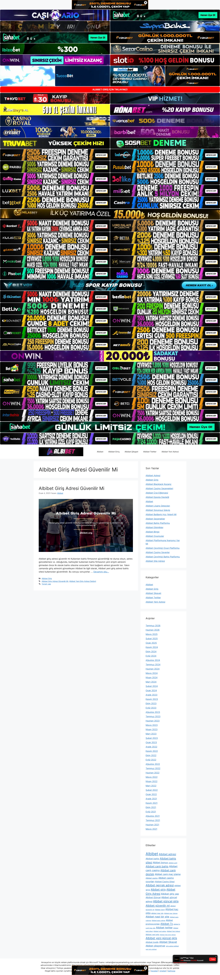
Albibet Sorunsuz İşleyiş (158, 510)
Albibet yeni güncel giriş (161, 938)
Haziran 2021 (152, 824)
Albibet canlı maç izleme (168, 874)
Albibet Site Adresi (155, 561)
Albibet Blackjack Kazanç (158, 484)
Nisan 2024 (151, 677)
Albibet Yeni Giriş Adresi (168, 935)
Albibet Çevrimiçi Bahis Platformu (163, 556)
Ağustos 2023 (153, 712)
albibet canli (173, 863)
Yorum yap (46, 584)
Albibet (100, 451)
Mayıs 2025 (151, 634)
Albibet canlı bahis (157, 866)
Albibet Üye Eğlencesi (157, 493)
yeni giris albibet (151, 949)
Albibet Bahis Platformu (158, 523)
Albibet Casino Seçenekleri (159, 488)
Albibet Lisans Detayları (158, 506)
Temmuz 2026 (153, 625)
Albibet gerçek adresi (160, 885)
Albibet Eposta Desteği (157, 497)
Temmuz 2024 (153, 664)
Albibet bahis (152, 858)
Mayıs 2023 (152, 725)
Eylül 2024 (151, 656)
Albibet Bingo (152, 532)
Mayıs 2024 (152, 673)
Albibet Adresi (153, 475)
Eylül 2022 (151, 759)
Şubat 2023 (152, 738)
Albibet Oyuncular (155, 536)
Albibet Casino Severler (158, 552)
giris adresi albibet (172, 946)
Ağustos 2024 (153, 660)
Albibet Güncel (153, 897)
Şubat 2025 (152, 638)
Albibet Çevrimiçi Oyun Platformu (163, 548)
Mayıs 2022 (151, 777)
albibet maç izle (157, 913)
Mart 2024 (151, 682)
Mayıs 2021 (151, 829)
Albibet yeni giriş (152, 935)
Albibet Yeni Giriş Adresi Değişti (82, 581)
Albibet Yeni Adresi (170, 451)
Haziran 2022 (152, 772)
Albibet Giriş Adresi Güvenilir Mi (71, 488)
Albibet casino (152, 878)
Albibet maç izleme (170, 913)
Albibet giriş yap (170, 893)
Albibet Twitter (149, 451)
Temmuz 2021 (153, 820)
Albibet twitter (164, 927)
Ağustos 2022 (153, 764)
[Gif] (110, 214)
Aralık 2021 (151, 798)
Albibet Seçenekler (155, 519)
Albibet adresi (167, 854)
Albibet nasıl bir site (157, 916)
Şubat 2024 (152, 686)
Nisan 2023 (151, 729)
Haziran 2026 (153, 630)
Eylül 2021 (151, 811)
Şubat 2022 (152, 790)
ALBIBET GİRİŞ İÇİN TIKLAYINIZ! (110, 89)
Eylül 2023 (151, 708)
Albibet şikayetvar (155, 945)
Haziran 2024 (153, 669)
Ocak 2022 (151, 794)
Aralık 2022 (151, 747)
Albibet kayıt (160, 910)
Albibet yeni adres (159, 931)
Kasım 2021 (151, 803)
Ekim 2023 (151, 703)
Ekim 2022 (151, 755)
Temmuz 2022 (153, 768)
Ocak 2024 (151, 690)
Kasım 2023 (152, 699)
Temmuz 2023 (153, 716)
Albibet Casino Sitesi (165, 881)
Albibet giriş (158, 889)
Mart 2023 (151, 734)
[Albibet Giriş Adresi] (61, 451)
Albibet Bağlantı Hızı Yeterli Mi (161, 514)
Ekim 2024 (151, 651)
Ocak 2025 (151, 643)
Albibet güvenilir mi (158, 905)
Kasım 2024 (152, 647)
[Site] (55, 155)
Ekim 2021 (151, 807)
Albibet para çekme (158, 920)
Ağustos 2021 (153, 816)
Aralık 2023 (151, 695)
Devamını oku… (101, 571)
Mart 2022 (151, 785)
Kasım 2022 (152, 751)
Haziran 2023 (153, 721)
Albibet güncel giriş (166, 901)
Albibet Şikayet (131, 451)
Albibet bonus (160, 862)
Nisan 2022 (151, 781)
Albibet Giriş (114, 451)
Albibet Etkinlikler (154, 527)
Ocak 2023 (151, 742)
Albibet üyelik (152, 942)
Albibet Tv (166, 923)
